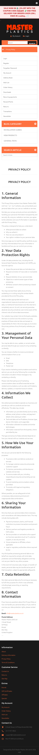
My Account (16, 36)
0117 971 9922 (11, 731)
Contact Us (5, 671)
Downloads (7, 92)
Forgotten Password (10, 68)
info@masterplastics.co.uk (15, 613)
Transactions (7, 111)
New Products (10, 135)
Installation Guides (13, 130)
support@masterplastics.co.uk (16, 735)
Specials (4, 698)
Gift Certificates (7, 691)
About (4, 651)
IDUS (13, 749)
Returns (6, 106)
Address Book (8, 78)
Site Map (4, 678)
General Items (10, 141)
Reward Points (8, 102)
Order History (7, 87)
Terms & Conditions (8, 662)
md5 (19, 752)
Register (6, 63)
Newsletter (7, 116)
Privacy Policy (10, 49)
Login (27, 36)
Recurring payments (10, 97)
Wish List (6, 82)
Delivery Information (8, 655)
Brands (4, 687)
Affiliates (5, 695)
